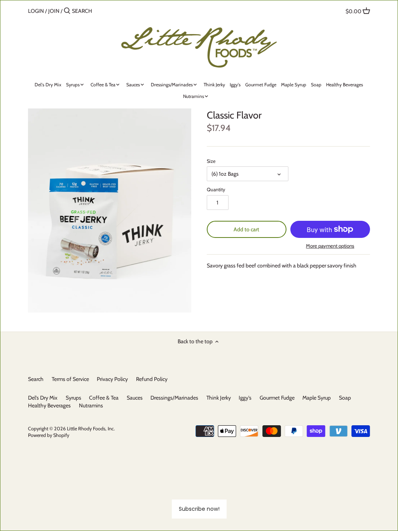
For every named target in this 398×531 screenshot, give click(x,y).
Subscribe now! (199, 509)
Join (53, 10)
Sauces (135, 397)
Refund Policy (152, 379)
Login (36, 10)
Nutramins (91, 405)
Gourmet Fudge (277, 397)
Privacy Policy (112, 379)
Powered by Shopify (48, 435)
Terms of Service (70, 379)
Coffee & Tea (104, 397)
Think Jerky (218, 397)
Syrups (73, 397)
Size (211, 161)
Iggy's (245, 397)
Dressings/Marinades (174, 397)
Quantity (216, 189)
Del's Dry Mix (43, 397)
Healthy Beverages (49, 405)
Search (36, 379)
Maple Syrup (316, 397)
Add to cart (246, 229)
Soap (345, 397)
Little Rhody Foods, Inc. (91, 428)
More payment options (330, 245)
